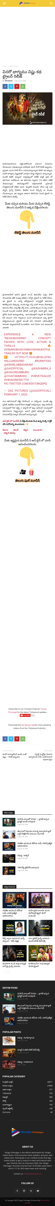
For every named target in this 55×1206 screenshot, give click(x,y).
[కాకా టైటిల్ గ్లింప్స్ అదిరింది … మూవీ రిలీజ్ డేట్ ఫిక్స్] (41, 928)
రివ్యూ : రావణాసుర (25, 1062)
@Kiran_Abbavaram (18, 364)
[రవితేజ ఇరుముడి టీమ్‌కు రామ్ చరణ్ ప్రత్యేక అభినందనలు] (9, 846)
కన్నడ (25, 430)
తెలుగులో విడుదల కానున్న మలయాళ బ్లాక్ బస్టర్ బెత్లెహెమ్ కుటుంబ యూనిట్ (34, 832)
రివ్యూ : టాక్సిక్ (23, 855)
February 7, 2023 (15, 394)
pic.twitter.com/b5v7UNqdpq (25, 383)
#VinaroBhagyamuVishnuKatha (27, 349)
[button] (4, 3)
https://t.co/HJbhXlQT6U (33, 357)
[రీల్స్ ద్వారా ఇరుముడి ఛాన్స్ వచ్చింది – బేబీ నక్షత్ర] (15, 928)
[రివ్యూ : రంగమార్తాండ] (9, 1040)
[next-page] (8, 879)
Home (5, 66)
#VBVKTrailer (41, 376)
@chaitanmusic (15, 376)
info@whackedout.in (32, 1174)
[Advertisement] (27, 35)
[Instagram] (24, 1190)
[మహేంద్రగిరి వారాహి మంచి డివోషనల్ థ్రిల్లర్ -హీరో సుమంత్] (41, 900)
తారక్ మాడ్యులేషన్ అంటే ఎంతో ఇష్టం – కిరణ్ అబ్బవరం (15, 755)
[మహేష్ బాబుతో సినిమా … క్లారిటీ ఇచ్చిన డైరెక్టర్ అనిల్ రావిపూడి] (9, 822)
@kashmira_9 (41, 368)
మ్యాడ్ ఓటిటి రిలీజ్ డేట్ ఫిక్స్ (28, 1050)
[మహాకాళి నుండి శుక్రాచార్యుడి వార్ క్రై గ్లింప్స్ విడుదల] (15, 953)
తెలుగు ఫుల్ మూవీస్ (27, 480)
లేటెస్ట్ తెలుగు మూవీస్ (27, 232)
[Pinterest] (16, 86)
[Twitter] (11, 86)
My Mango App (28, 725)
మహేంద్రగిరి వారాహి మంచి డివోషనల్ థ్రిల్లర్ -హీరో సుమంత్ (39, 913)
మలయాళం (37, 430)
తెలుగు (5, 430)
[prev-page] (4, 879)
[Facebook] (5, 86)
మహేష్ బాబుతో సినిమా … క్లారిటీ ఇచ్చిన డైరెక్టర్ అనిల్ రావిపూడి (33, 820)
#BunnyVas (43, 360)
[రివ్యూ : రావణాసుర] (9, 1065)
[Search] (51, 3)
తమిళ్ (15, 430)
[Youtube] (37, 1191)
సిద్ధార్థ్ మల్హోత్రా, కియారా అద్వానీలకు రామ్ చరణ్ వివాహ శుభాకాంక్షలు (40, 757)
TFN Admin (9, 81)
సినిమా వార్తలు (13, 66)
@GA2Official (14, 368)
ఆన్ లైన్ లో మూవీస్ (11, 421)
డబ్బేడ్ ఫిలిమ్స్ (9, 433)
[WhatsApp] (22, 86)
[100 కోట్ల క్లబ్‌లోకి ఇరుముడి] (9, 870)
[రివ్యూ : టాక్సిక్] (9, 858)
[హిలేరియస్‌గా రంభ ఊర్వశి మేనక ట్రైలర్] (41, 953)
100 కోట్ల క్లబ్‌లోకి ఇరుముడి (28, 867)
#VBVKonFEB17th (16, 379)
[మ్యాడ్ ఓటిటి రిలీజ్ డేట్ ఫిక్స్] (9, 1053)
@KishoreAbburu (16, 372)
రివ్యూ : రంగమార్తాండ (25, 1037)
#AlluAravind (14, 360)
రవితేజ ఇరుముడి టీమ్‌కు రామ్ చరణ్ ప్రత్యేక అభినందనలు (13, 913)
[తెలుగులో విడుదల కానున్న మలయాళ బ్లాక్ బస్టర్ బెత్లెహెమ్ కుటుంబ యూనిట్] (9, 834)
